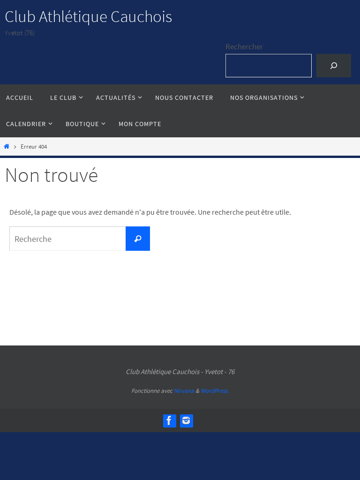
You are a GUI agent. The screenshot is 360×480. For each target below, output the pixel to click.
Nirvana (184, 391)
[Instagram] (186, 420)
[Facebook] (169, 420)
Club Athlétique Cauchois (88, 16)
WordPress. (215, 391)
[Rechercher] (333, 66)
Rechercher (244, 46)
